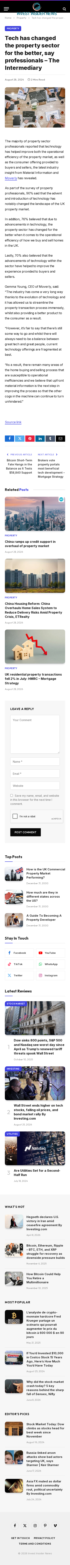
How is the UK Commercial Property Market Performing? (45, 873)
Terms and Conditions (35, 1543)
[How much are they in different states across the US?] (14, 897)
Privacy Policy (44, 1538)
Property (13, 28)
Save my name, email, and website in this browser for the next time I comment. (34, 799)
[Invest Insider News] (37, 9)
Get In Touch (20, 1538)
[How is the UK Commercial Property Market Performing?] (14, 874)
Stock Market (16, 1003)
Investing (13, 1069)
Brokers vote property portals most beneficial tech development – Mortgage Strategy (51, 468)
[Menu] (6, 8)
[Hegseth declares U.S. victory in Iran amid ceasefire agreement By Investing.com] (14, 1221)
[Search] (64, 8)
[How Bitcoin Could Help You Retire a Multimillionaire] (14, 1279)
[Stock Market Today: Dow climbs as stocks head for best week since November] (14, 1429)
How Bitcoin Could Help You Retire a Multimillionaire (43, 1278)
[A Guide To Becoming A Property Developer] (14, 920)
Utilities (12, 1134)
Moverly (11, 178)
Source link (13, 422)
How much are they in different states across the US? (43, 896)
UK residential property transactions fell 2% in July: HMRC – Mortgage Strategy (33, 678)
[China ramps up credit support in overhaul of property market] (35, 514)
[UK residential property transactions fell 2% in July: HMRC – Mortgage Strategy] (35, 646)
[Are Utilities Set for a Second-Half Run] (35, 1148)
